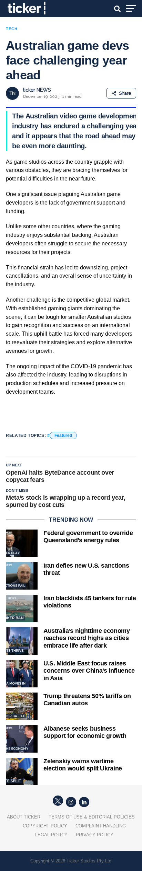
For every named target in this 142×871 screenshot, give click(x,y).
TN (13, 93)
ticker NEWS (37, 90)
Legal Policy (51, 834)
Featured (63, 435)
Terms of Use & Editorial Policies (92, 817)
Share (125, 93)
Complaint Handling (100, 825)
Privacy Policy (94, 834)
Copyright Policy (45, 825)
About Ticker (23, 817)
